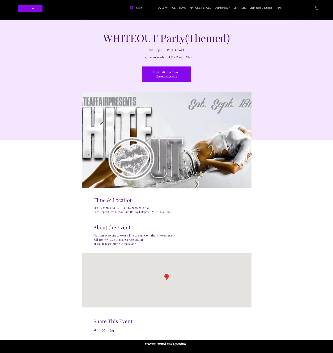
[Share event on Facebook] (95, 330)
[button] (317, 8)
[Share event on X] (103, 330)
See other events (166, 76)
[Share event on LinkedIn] (112, 330)
